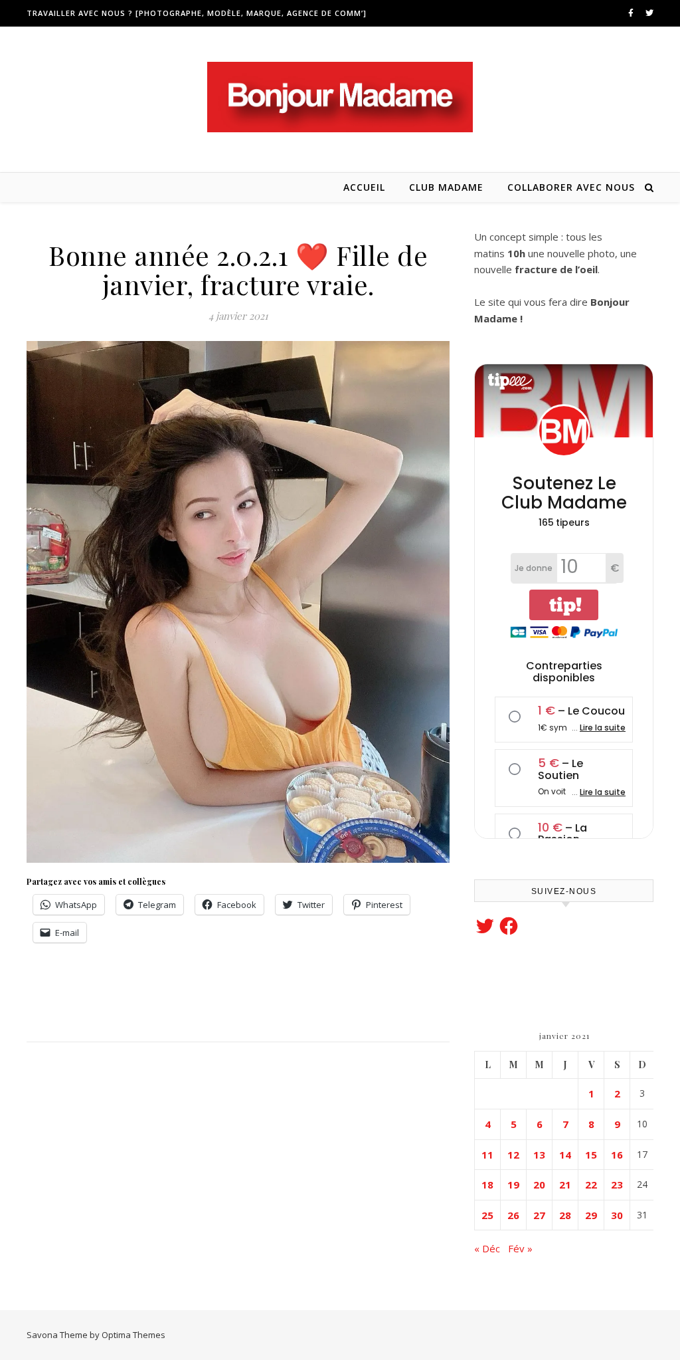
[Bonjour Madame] (340, 97)
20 (539, 1184)
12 (513, 1154)
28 (565, 1215)
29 (591, 1215)
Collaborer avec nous (571, 187)
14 (565, 1154)
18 (487, 1184)
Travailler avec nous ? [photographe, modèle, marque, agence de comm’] (197, 13)
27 (539, 1215)
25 (487, 1215)
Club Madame (446, 187)
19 (513, 1184)
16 (617, 1154)
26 (513, 1215)
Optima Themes (133, 1335)
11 (487, 1154)
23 (617, 1184)
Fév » (520, 1248)
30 (617, 1215)
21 (565, 1184)
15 (591, 1154)
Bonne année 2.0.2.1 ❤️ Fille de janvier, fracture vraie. (238, 269)
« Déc (487, 1248)
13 (539, 1154)
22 (591, 1184)
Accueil (364, 187)
